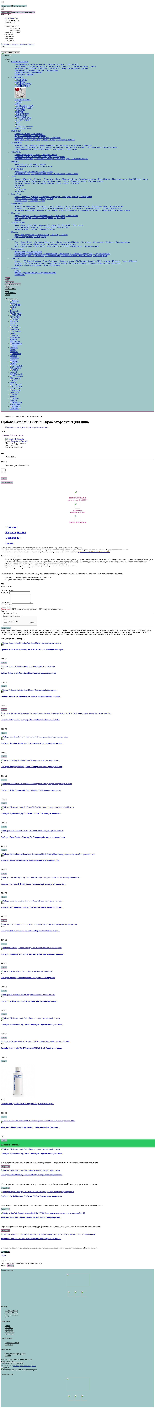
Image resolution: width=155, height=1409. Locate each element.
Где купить (9, 1334)
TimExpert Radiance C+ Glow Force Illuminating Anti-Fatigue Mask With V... (31, 1239)
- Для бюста (108, 242)
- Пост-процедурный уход (110, 208)
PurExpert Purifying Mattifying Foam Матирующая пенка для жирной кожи (31, 767)
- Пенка (26, 134)
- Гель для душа (25, 218)
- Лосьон (42, 172)
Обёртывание (20, 254)
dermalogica (14, 329)
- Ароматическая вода (67, 244)
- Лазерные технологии (76, 263)
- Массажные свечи (69, 256)
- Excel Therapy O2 (61, 66)
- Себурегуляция (39, 136)
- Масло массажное (52, 256)
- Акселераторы (70, 147)
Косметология (16, 203)
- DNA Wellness (42, 138)
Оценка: (4, 611)
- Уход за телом (46, 166)
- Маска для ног (75, 246)
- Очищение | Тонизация (44, 159)
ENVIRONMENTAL (23, 100)
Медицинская (20, 208)
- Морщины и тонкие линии (56, 145)
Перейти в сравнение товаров (23, 12)
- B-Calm (39, 66)
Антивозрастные (21, 68)
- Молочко (36, 179)
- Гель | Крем (46, 157)
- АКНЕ (44, 140)
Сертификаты (20, 275)
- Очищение (31, 147)
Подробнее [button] (5, 1167)
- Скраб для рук (25, 244)
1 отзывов (5, 435)
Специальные (20, 66)
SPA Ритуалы (20, 74)
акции (7, 295)
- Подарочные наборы (47, 273)
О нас (7, 1326)
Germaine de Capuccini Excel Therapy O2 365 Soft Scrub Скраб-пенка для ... (31, 1048)
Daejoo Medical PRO (22, 174)
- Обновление (26, 136)
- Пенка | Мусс (48, 179)
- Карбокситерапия (91, 208)
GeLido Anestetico (14, 351)
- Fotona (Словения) (49, 261)
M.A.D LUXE (20, 82)
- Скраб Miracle (58, 174)
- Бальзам (50, 183)
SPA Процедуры (17, 249)
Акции (8, 1356)
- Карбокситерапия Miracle (41, 174)
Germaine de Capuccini (19, 62)
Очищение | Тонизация (23, 155)
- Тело (74, 149)
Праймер (18, 187)
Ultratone (13, 400)
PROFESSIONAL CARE (24, 159)
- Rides (63, 68)
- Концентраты (70, 208)
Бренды (17, 261)
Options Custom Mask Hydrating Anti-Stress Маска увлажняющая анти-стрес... (32, 650)
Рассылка (9, 1345)
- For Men (60, 64)
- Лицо (34, 149)
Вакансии (9, 1328)
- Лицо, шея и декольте (32, 265)
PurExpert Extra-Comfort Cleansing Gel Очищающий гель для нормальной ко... (33, 837)
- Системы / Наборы (93, 147)
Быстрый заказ (7, 482)
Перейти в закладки (19, 6)
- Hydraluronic (42, 68)
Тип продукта (20, 147)
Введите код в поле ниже (12, 616)
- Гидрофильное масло (87, 179)
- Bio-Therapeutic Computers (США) (88, 261)
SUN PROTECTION (22, 120)
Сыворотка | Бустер (22, 181)
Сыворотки (19, 138)
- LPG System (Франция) (31, 261)
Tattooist (13, 396)
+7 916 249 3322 (11, 18)
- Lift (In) (32, 68)
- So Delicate (48, 66)
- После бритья (72, 216)
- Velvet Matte (54, 138)
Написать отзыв (17, 435)
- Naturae (92, 66)
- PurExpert (30, 66)
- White (76, 68)
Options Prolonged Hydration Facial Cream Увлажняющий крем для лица (30, 696)
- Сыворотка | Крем (62, 159)
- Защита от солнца (109, 147)
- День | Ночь (34, 140)
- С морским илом (50, 254)
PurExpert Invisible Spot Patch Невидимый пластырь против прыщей (29, 1001)
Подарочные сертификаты (15, 1354)
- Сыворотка (35, 157)
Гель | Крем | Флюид (22, 183)
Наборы (18, 220)
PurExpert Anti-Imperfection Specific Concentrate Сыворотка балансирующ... (32, 743)
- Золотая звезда (64, 254)
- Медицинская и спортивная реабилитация (104, 263)
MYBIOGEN (16, 131)
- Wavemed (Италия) (129, 261)
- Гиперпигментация (107, 210)
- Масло (51, 229)
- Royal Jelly (51, 64)
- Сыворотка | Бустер (36, 201)
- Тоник (53, 155)
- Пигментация (75, 145)
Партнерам (9, 1332)
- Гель (57, 179)
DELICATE (19, 112)
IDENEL (13, 364)
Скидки (18, 271)
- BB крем (54, 235)
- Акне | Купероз (51, 210)
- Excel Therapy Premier (79, 66)
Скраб (3, 1256)
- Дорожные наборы (29, 273)
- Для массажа (97, 242)
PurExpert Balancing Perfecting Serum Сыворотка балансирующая (28, 978)
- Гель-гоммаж (36, 134)
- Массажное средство (80, 206)
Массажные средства (23, 256)
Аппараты (15, 258)
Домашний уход (21, 164)
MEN (7, 287)
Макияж (14, 232)
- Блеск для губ (40, 237)
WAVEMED (14, 409)
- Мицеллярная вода (118, 179)
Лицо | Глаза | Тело (22, 140)
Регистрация (15, 28)
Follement (14, 161)
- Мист (26, 229)
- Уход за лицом (32, 166)
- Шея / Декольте (57, 149)
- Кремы (80, 147)
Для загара (19, 229)
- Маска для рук (38, 244)
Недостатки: (5, 607)
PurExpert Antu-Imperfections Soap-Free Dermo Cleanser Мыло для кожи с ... (32, 907)
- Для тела (41, 164)
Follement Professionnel (15, 340)
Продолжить (6, 6)
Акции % (15, 268)
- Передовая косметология (33, 263)
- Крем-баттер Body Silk (65, 140)
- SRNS (69, 68)
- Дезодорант (59, 218)
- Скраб (50, 206)
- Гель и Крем (85, 242)
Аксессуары (19, 191)
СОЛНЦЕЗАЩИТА (13, 285)
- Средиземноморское (101, 254)
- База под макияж (26, 235)
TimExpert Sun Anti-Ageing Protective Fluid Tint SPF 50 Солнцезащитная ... (31, 1217)
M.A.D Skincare (17, 77)
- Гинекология (54, 265)
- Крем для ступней (91, 246)
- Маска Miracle (71, 174)
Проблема (18, 145)
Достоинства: (6, 604)
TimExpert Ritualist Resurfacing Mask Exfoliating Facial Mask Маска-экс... (30, 1127)
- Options (31, 64)
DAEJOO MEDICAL (14, 324)
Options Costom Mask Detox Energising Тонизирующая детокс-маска (28, 673)
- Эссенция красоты (95, 181)
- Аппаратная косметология (55, 263)
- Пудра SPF (65, 225)
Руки (16, 244)
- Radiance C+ (53, 68)
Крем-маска (19, 185)
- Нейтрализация (56, 208)
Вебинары (9, 1330)
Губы (16, 199)
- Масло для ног (39, 246)
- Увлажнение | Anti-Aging (88, 210)
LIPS (16, 124)
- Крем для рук (52, 244)
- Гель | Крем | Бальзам (69, 197)
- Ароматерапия (37, 256)
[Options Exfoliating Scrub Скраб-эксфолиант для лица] (26, 427)
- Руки (68, 149)
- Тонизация (41, 206)
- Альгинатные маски (79, 159)
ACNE (17, 104)
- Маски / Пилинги (44, 147)
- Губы (47, 149)
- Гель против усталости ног (57, 246)
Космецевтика (20, 70)
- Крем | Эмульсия (115, 206)
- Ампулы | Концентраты (51, 181)
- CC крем (63, 235)
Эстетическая (20, 206)
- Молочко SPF (36, 227)
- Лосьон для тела (46, 218)
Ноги (17, 246)
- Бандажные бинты (122, 242)
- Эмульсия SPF (43, 225)
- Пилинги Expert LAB (35, 70)
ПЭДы (17, 136)
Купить (4, 478)
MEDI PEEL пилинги (23, 128)
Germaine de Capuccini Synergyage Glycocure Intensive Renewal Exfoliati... (30, 720)
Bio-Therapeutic (16, 313)
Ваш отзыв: (5, 602)
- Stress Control (30, 138)
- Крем (50, 172)
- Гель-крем (41, 183)
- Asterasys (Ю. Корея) (111, 261)
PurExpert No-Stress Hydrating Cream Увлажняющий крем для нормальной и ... (33, 884)
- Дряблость (86, 145)
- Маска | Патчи (85, 197)
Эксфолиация (20, 252)
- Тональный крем (41, 235)
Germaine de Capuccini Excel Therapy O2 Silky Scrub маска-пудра (27, 1104)
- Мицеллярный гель (68, 179)
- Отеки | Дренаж (123, 210)
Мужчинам (15, 213)
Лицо (13, 176)
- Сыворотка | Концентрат (49, 197)
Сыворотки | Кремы (22, 157)
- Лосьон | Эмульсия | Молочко (67, 242)
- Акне (26, 145)
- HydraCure (40, 64)
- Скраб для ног (25, 246)
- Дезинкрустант (32, 208)
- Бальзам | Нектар (84, 256)
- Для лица (32, 164)
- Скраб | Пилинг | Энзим (137, 179)
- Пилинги (44, 208)
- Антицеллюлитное (34, 254)
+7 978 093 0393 (11, 1311)
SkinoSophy (14, 392)
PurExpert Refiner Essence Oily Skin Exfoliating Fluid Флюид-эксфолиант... (31, 790)
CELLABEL (16, 152)
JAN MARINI (16, 142)
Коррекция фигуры (22, 72)
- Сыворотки (57, 147)
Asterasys (13, 303)
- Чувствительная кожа (68, 210)
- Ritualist (84, 68)
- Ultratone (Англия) (66, 261)
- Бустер (65, 181)
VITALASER (15, 405)
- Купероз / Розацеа (37, 145)
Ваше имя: (5, 592)
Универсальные (21, 64)
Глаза (17, 197)
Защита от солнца (18, 222)
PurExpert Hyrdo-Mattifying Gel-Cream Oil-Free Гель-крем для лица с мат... (31, 814)
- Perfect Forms (36, 72)
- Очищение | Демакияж (28, 197)
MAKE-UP (9, 283)
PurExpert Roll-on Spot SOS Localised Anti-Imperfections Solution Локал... (30, 931)
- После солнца (77, 225)
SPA (7, 291)
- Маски (79, 208)
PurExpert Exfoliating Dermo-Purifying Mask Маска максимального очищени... (33, 954)
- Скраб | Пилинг (26, 242)
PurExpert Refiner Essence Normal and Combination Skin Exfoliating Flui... (30, 860)
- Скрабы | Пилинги (34, 252)
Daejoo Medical (17, 169)
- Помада (42, 199)
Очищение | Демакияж (23, 179)
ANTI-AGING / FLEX (23, 108)
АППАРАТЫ (10, 289)
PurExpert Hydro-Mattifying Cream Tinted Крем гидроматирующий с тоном (31, 1025)
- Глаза (41, 149)
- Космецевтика (51, 70)
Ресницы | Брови (21, 201)
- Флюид (65, 183)
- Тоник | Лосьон (103, 179)
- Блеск (50, 199)
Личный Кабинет (12, 1343)
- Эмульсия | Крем (100, 256)
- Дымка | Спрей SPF (27, 225)
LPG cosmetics (15, 378)
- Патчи (51, 140)
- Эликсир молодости (78, 181)
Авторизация (15, 30)
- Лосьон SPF (24, 227)
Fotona (19, 344)
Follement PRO (20, 166)
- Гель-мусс (45, 155)
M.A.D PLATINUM (22, 86)
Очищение (19, 134)
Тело (16, 218)
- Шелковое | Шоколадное (81, 254)
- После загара (62, 227)
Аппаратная (19, 210)
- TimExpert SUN (71, 64)
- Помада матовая (26, 237)
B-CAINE (15, 306)
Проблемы (19, 265)
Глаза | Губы (16, 194)
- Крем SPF (55, 225)
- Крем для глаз (59, 157)
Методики (18, 263)
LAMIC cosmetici (16, 374)
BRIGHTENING (21, 116)
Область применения (23, 149)
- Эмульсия (74, 183)
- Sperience (29, 74)
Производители (11, 299)
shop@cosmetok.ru (12, 20)
